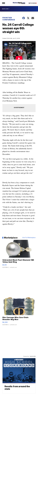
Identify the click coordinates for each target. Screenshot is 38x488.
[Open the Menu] (3, 3)
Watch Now (32, 3)
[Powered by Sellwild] (33, 356)
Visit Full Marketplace (29, 237)
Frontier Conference (8, 19)
